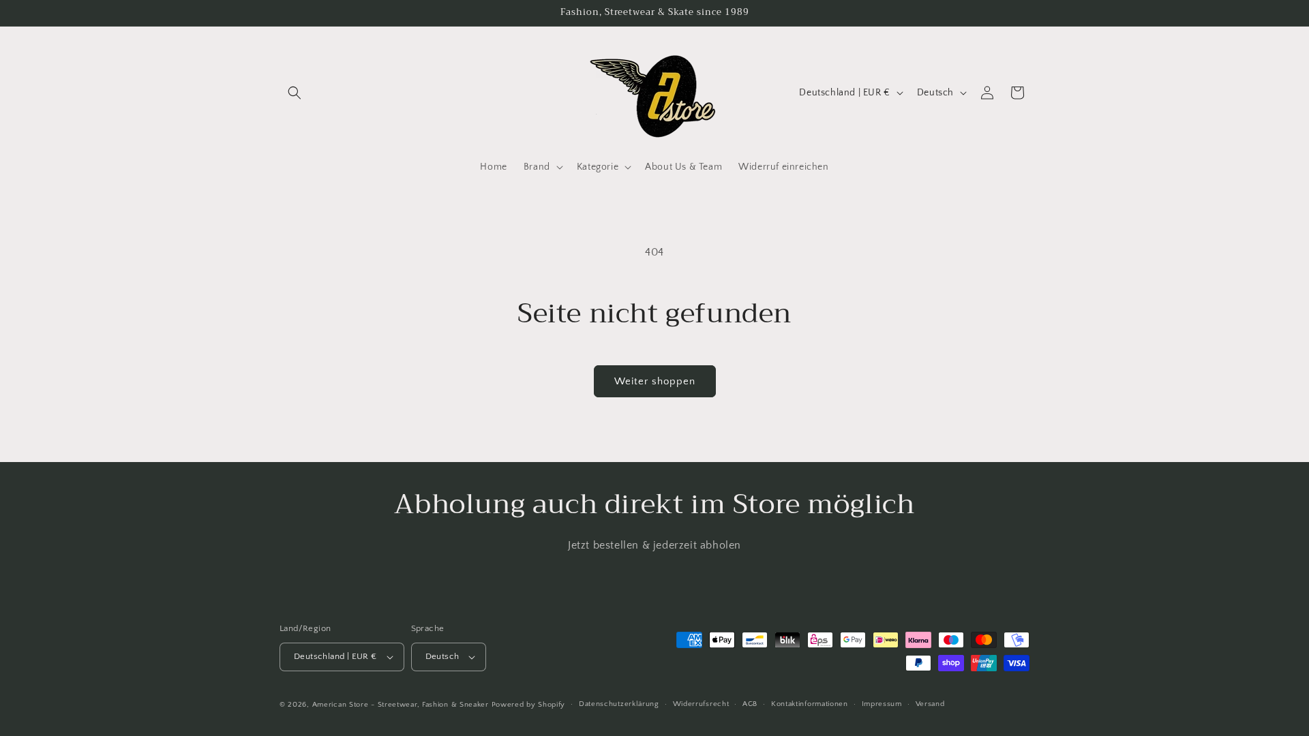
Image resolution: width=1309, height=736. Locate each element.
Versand (930, 704)
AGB (749, 704)
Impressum (882, 704)
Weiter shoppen (654, 381)
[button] (295, 93)
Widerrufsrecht (701, 704)
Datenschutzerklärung (619, 704)
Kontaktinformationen (809, 704)
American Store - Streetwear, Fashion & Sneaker (402, 705)
